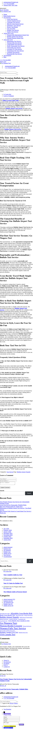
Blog (5, 57)
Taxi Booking (7, 55)
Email (11, 728)
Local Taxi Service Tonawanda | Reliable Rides (13, 505)
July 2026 (6, 528)
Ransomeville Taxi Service (14, 54)
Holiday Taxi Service (13, 30)
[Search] (30, 561)
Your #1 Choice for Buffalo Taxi (13, 583)
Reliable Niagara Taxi (23, 632)
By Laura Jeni (7, 571)
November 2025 (8, 535)
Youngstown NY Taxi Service (15, 50)
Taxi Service (10, 472)
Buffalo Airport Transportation (26, 617)
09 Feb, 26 (3, 685)
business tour (7, 548)
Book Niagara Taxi (20, 615)
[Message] (11, 724)
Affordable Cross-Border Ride (21, 613)
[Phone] (12, 719)
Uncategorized (8, 556)
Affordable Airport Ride (5, 613)
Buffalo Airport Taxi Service (15, 36)
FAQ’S (6, 665)
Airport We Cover (9, 33)
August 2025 (7, 539)
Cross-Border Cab (21, 619)
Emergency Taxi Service (14, 25)
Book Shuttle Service (9, 16)
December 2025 (8, 533)
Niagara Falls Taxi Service (14, 43)
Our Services (7, 17)
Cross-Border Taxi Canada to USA (18, 621)
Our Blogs (6, 663)
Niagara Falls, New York (10, 5)
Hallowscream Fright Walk (11, 100)
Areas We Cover (8, 39)
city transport (7, 550)
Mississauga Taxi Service (14, 41)
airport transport (8, 547)
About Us (6, 660)
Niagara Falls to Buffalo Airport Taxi (7, 630)
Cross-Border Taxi (3, 620)
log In (1, 10)
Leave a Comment (9, 96)
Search (2, 490)
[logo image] (5, 63)
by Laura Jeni (7, 94)
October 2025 (7, 536)
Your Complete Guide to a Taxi (13, 575)
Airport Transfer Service (14, 20)
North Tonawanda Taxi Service (15, 46)
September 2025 (8, 538)
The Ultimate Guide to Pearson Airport (15, 592)
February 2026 (8, 530)
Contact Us (7, 666)
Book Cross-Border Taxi (7, 615)
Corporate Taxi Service (13, 22)
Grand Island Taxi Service (14, 44)
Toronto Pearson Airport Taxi (15, 38)
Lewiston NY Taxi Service (14, 49)
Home (5, 14)
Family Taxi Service (12, 32)
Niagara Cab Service (27, 626)
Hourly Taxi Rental (12, 27)
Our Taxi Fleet (11, 28)
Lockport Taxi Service (13, 52)
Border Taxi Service (28, 615)
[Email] (12, 720)
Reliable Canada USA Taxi (9, 632)
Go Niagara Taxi (8, 623)
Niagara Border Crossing (11, 626)
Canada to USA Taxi (13, 619)
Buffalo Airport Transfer (23, 472)
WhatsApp (13, 726)
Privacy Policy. (14, 703)
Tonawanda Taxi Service (14, 47)
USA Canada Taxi (7, 634)
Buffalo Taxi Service (4, 619)
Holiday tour (7, 552)
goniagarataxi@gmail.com (11, 2)
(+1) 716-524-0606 (9, 3)
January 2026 (7, 532)
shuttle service (7, 553)
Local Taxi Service (12, 19)
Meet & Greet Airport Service (15, 24)
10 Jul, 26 (2, 675)
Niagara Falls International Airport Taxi (18, 35)
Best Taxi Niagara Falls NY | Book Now (11, 506)
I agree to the (10, 703)
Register (6, 10)
